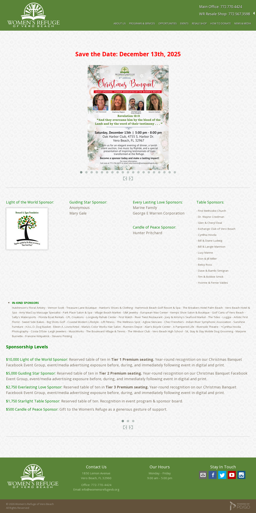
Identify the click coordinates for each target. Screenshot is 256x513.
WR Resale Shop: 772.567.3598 (224, 13)
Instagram (241, 475)
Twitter (222, 475)
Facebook (213, 475)
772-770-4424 (101, 485)
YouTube (232, 475)
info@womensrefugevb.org (100, 489)
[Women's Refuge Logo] (33, 489)
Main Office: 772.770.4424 (220, 6)
